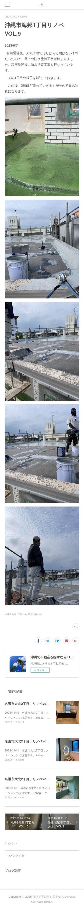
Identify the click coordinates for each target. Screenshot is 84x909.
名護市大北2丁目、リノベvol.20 (28, 741)
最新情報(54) (35, 614)
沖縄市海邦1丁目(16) (16, 614)
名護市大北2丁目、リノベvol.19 (28, 778)
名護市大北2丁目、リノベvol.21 (28, 703)
